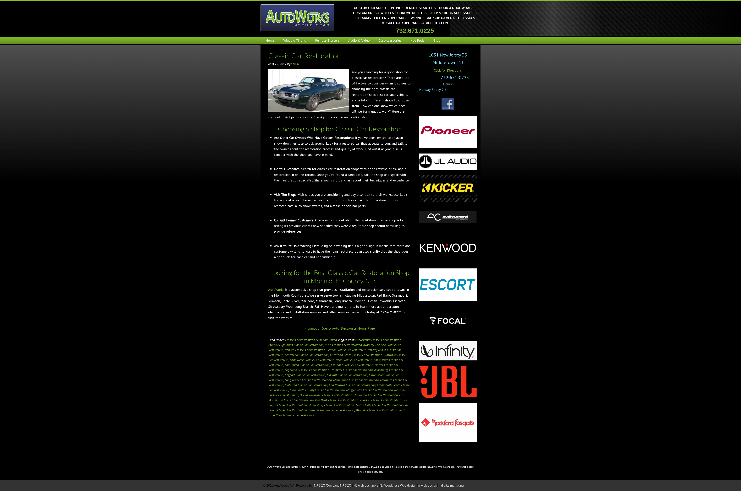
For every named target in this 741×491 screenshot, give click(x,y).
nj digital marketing (451, 485)
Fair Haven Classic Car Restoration (307, 365)
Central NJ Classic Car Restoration (306, 355)
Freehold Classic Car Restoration (352, 365)
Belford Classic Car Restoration (305, 350)
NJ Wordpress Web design (398, 485)
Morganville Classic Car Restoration (369, 390)
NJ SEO (346, 485)
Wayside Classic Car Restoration (376, 410)
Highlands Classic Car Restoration (307, 370)
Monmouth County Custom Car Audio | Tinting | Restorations (298, 17)
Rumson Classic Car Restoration (380, 400)
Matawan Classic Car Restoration (306, 385)
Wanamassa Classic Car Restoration (331, 410)
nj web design (427, 485)
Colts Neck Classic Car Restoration (312, 360)
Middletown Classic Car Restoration (352, 385)
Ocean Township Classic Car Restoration (325, 395)
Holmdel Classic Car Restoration (351, 370)
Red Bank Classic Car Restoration (336, 400)
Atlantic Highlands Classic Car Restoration (295, 345)
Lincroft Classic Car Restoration (347, 375)
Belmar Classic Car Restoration (346, 350)
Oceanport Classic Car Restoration (375, 395)
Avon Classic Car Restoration (343, 345)
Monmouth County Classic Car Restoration (317, 390)
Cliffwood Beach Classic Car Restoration (356, 355)
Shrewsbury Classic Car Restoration (331, 405)
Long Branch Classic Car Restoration (308, 380)
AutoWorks (276, 289)
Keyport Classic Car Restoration (305, 375)
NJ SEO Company (326, 485)
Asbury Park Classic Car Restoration (378, 340)
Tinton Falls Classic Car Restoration (378, 405)
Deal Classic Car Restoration (354, 360)
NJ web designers (366, 485)
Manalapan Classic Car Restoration (356, 380)
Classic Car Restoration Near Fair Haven (311, 340)
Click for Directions (448, 70)
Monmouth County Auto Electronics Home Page (340, 328)
